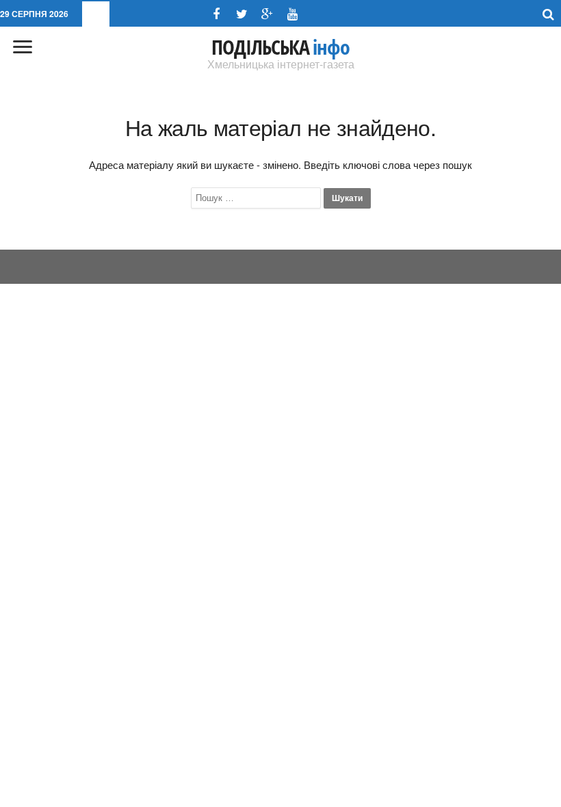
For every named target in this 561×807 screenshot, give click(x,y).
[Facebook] (216, 14)
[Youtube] (292, 14)
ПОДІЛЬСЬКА (280, 47)
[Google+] (267, 14)
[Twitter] (242, 14)
